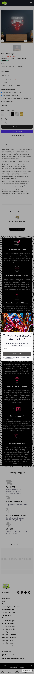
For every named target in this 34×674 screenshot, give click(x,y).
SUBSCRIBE (17, 354)
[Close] (31, 333)
